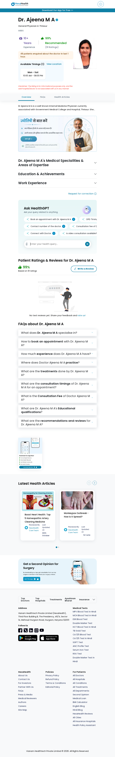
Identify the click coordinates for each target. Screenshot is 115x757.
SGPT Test (78, 642)
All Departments (81, 690)
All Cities (77, 717)
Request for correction (80, 193)
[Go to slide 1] (56, 547)
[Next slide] (95, 483)
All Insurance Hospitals (84, 721)
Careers (22, 706)
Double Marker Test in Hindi (84, 659)
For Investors (24, 683)
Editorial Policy (53, 687)
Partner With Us (26, 687)
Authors (22, 702)
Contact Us (24, 679)
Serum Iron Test (81, 649)
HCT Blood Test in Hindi (84, 627)
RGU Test (77, 653)
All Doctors (78, 675)
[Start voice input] (87, 244)
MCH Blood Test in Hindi (84, 615)
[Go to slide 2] (58, 547)
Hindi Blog (78, 710)
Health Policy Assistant (84, 725)
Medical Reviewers (27, 698)
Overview (26, 97)
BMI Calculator (80, 702)
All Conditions (80, 683)
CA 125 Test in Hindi (82, 638)
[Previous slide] (89, 483)
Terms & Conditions (56, 683)
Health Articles (62, 97)
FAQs (42, 97)
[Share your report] (26, 244)
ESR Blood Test (80, 619)
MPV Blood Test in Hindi (84, 611)
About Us (22, 675)
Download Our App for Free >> (57, 10)
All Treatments (80, 687)
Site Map (22, 710)
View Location (54, 64)
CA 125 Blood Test (82, 634)
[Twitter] (26, 630)
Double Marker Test (82, 623)
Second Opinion (81, 694)
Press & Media (25, 694)
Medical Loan (79, 698)
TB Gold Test (79, 630)
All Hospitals (79, 679)
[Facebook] (20, 630)
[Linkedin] (31, 630)
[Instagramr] (36, 630)
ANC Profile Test (81, 646)
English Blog (79, 706)
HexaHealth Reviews (83, 713)
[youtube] (42, 630)
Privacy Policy (52, 675)
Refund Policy (52, 679)
